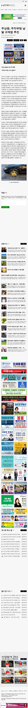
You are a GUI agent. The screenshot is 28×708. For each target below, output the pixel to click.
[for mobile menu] (25, 5)
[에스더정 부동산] (20, 475)
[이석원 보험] (14, 373)
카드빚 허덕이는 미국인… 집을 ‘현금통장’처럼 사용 (12, 602)
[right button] (25, 244)
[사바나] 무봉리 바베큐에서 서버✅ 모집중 (12, 548)
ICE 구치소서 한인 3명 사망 (9, 614)
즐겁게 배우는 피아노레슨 (8, 539)
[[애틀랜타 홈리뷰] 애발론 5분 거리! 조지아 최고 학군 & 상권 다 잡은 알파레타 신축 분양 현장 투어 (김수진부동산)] (21, 680)
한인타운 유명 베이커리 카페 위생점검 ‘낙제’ (12, 597)
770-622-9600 (11, 695)
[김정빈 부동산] (21, 518)
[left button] (22, 244)
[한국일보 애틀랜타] (8, 5)
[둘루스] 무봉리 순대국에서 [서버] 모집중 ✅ (12, 553)
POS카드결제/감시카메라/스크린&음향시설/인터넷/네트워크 (12, 541)
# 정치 (2, 9)
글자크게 (16, 40)
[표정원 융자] (14, 54)
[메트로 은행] (20, 435)
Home (2, 690)
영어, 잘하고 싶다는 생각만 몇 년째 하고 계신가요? (12, 546)
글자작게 (10, 40)
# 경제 (5, 9)
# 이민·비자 (20, 9)
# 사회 (9, 9)
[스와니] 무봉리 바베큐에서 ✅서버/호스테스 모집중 (12, 551)
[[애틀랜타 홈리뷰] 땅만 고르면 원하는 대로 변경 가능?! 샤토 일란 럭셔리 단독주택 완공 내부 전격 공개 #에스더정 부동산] (21, 672)
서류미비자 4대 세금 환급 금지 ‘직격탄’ (11, 605)
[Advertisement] (14, 225)
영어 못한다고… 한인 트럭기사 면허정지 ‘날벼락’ (12, 617)
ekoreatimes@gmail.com (6, 696)
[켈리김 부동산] (20, 409)
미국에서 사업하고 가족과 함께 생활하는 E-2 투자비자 (12, 556)
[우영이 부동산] (14, 380)
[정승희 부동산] (20, 488)
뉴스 (16, 22)
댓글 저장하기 (5, 207)
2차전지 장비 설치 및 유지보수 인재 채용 (12, 536)
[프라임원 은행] (7, 422)
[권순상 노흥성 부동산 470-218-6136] (14, 47)
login (26, 1)
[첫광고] (14, 17)
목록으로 (4, 358)
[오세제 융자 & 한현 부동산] (14, 367)
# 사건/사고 (14, 9)
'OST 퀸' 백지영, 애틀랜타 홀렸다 (10, 609)
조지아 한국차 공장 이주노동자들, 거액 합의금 (12, 600)
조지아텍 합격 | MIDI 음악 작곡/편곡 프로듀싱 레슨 (12, 544)
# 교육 (25, 9)
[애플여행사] (21, 511)
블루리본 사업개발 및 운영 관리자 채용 (11, 534)
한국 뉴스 (21, 690)
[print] (21, 40)
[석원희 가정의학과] (7, 511)
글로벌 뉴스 (16, 690)
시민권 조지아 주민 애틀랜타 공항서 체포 (12, 595)
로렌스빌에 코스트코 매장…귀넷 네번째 (11, 607)
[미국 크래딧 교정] (14, 60)
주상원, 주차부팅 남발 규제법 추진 (22, 22)
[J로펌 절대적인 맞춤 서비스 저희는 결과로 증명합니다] (7, 475)
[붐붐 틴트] (20, 422)
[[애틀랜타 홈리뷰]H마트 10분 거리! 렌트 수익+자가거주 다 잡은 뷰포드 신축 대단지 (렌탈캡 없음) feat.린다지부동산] (21, 664)
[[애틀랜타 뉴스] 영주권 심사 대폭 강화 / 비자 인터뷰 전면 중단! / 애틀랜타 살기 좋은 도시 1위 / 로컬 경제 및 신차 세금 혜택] (7, 680)
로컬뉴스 (11, 690)
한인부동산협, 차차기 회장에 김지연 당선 (12, 612)
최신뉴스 (6, 690)
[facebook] (25, 40)
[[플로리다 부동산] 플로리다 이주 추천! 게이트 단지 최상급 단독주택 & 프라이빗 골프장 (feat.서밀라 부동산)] (7, 672)
